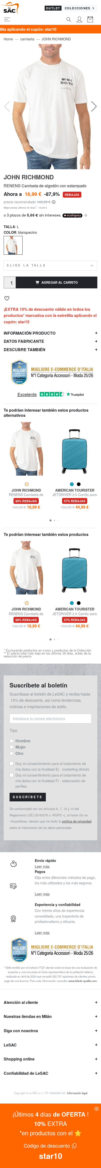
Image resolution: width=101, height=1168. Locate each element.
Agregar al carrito (59, 282)
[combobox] (50, 266)
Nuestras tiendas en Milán (28, 1016)
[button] (94, 106)
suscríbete (28, 797)
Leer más (42, 866)
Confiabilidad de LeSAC (26, 1073)
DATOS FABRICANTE (24, 341)
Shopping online (19, 1059)
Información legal (77, 1093)
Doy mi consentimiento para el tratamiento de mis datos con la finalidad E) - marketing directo (52, 766)
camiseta (27, 38)
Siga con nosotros (21, 1030)
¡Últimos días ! (51, 1114)
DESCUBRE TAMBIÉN (24, 349)
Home (8, 38)
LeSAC (10, 1045)
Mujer (20, 747)
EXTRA (50, 1123)
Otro (19, 753)
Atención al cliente (21, 1002)
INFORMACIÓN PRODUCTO (29, 333)
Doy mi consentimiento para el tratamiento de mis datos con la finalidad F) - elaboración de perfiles (50, 781)
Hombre (22, 741)
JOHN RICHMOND (56, 38)
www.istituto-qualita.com (82, 981)
